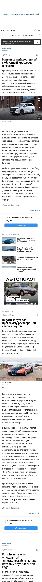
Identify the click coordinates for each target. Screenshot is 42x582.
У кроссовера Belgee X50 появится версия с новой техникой (26, 269)
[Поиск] (35, 30)
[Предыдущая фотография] (2, 108)
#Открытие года (15, 35)
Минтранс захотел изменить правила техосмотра (28, 259)
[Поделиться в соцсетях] (37, 54)
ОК (37, 42)
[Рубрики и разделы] (39, 30)
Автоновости (6, 48)
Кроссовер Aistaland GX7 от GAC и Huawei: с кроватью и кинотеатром (27, 240)
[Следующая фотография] (40, 108)
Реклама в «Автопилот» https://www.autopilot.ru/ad (21, 14)
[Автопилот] (8, 30)
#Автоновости (28, 35)
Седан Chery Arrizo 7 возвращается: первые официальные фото (25, 250)
